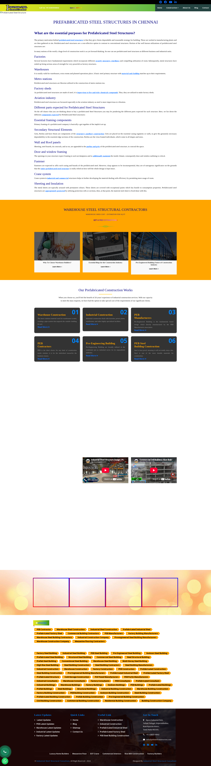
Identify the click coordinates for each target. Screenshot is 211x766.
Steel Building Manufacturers (138, 665)
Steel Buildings (64, 689)
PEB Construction (126, 669)
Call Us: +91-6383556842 (49, 8)
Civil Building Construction (49, 700)
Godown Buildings (116, 685)
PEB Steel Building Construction (114, 735)
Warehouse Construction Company (53, 641)
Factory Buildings (94, 685)
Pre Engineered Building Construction (126, 697)
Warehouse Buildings (70, 685)
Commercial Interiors (112, 753)
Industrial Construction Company (93, 637)
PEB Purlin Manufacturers (136, 677)
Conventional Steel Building (74, 661)
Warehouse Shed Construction (71, 629)
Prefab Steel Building (46, 661)
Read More (43, 327)
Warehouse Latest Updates (48, 728)
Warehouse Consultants (74, 681)
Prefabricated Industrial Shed (136, 629)
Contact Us (78, 731)
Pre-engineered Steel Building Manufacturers (135, 637)
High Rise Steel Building (47, 665)
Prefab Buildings (44, 689)
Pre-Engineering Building (100, 343)
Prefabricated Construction (153, 669)
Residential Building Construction (120, 700)
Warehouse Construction (52, 314)
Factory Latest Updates (47, 735)
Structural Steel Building (80, 657)
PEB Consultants (122, 681)
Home (159, 8)
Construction (171, 8)
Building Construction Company (156, 700)
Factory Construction (103, 669)
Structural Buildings (86, 689)
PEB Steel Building (99, 653)
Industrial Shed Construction (104, 629)
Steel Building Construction (76, 665)
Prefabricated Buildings (160, 685)
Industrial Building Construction (116, 689)
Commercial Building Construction (83, 700)
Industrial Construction (99, 314)
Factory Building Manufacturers (143, 633)
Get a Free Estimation (105, 220)
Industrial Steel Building (74, 653)
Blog (196, 8)
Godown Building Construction (114, 693)
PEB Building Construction (82, 693)
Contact (205, 8)
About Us (186, 8)
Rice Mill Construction (134, 753)
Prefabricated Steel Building (50, 657)
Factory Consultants (100, 681)
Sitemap (76, 728)
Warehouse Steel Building (105, 661)
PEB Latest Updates (45, 724)
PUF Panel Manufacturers (106, 677)
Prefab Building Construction (89, 697)
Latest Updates (43, 720)
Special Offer (75, 8)
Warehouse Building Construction (152, 689)
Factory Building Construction (51, 693)
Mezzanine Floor (79, 753)
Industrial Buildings (46, 685)
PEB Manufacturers (114, 633)
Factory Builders (154, 753)
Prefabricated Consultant (147, 681)
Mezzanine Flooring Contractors (90, 641)
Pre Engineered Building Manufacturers (86, 673)
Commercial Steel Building (109, 657)
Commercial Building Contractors (83, 633)
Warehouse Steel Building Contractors (54, 637)
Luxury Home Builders (59, 753)
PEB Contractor (44, 629)
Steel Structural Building (138, 657)
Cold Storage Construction (77, 677)
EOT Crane (94, 753)
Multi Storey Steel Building (135, 661)
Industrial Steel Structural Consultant (53, 761)
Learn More (56, 267)
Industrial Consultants (47, 681)
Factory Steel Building (47, 653)
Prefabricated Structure (48, 677)
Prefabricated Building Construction (53, 697)
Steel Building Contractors (107, 665)
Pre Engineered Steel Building (127, 653)
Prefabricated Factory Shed (49, 633)
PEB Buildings (137, 685)
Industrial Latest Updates (48, 731)
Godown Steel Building (156, 653)
